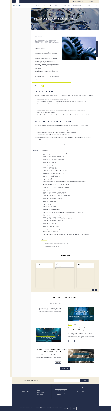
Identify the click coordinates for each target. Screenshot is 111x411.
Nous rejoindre (90, 1)
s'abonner (59, 390)
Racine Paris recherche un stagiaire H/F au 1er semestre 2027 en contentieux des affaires (80, 396)
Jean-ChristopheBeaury (40, 265)
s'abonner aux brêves (76, 1)
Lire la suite (58, 316)
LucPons (57, 264)
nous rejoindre (59, 394)
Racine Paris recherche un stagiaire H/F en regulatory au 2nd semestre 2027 (80, 391)
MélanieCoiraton (80, 265)
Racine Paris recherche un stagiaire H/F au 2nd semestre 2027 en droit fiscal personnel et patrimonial (80, 401)
